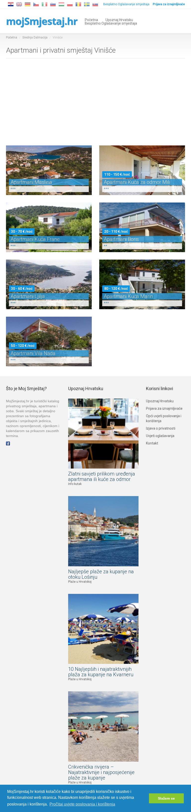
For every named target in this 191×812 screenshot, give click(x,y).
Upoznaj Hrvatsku (119, 19)
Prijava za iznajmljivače (164, 408)
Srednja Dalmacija (35, 37)
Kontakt (152, 443)
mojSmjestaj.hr (41, 21)
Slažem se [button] (166, 798)
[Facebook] (8, 443)
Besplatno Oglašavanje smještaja (126, 4)
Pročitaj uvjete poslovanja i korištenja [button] (82, 804)
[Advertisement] (95, 100)
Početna (91, 19)
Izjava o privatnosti (160, 428)
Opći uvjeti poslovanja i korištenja (163, 418)
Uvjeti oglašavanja (160, 436)
